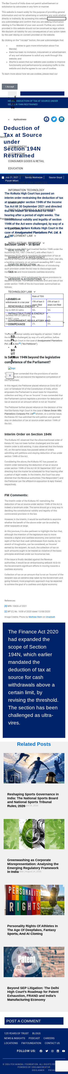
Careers (49, 1038)
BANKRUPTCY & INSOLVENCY (26, 257)
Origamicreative (41, 1067)
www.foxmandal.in (57, 18)
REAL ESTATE (16, 250)
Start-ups (15, 202)
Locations (11, 1043)
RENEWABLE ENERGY (21, 306)
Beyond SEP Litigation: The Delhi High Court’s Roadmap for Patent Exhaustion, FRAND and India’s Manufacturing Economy (33, 994)
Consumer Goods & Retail (26, 161)
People (14, 338)
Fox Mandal (17, 1064)
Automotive (16, 154)
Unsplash (50, 617)
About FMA (14, 353)
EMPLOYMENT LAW (20, 235)
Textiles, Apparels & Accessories (31, 210)
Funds (12, 299)
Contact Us (52, 1043)
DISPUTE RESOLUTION (22, 264)
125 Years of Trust (16, 1033)
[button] (54, 119)
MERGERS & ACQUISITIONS (25, 279)
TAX (10, 272)
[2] (6, 611)
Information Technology (26, 190)
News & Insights (14, 1038)
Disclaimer (38, 1070)
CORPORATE (15, 228)
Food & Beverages (20, 175)
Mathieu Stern (35, 617)
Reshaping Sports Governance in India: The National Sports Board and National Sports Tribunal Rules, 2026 (33, 800)
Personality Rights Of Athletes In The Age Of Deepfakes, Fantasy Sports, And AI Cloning (32, 930)
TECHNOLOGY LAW (20, 291)
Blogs (36, 1033)
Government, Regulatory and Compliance (29, 322)
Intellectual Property (24, 243)
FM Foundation (31, 1043)
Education (15, 168)
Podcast (34, 1038)
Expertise (14, 102)
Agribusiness (20, 119)
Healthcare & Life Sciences (27, 183)
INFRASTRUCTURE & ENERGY (26, 313)
